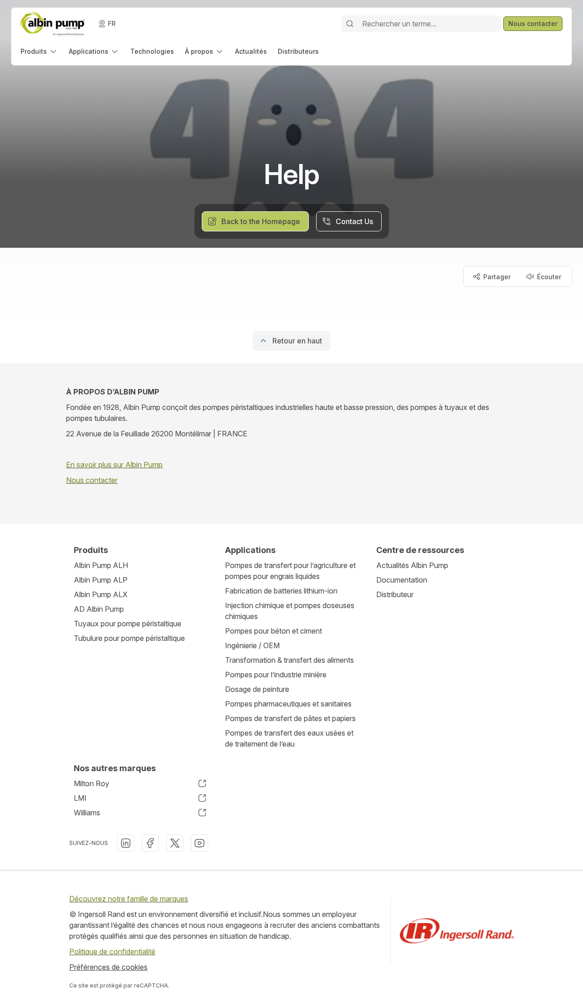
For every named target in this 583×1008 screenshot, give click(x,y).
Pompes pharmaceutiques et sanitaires (288, 703)
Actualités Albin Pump (412, 565)
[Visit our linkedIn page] (125, 843)
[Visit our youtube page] (199, 843)
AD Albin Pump (99, 609)
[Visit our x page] (175, 843)
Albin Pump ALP (101, 579)
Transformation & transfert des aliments (289, 660)
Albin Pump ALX (101, 594)
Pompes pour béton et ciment (273, 630)
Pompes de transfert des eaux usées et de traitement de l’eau (289, 738)
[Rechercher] (350, 23)
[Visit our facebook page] (150, 843)
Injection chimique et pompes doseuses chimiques (289, 611)
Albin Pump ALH (101, 565)
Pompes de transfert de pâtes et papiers (290, 718)
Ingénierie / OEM (252, 645)
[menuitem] (39, 51)
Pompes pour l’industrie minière (276, 674)
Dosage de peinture (257, 689)
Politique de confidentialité (112, 951)
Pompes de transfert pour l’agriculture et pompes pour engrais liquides (290, 571)
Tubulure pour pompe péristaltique (129, 638)
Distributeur (395, 594)
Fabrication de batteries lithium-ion (281, 590)
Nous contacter (92, 480)
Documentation (401, 579)
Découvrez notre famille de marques (128, 898)
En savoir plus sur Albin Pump (114, 464)
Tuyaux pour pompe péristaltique (127, 623)
